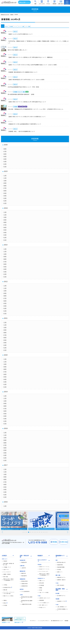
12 (43, 532)
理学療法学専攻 (24, 581)
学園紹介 (5, 600)
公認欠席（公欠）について (44, 598)
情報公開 (5, 589)
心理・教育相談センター (62, 606)
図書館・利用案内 (7, 574)
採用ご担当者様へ (60, 585)
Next (67, 532)
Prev (2, 532)
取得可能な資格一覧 (61, 562)
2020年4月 (16, 14)
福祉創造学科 (24, 562)
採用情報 (66, 620)
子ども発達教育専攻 (25, 591)
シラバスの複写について (44, 602)
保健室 (40, 587)
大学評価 (5, 585)
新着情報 (11, 14)
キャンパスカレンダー (43, 571)
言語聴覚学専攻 (24, 586)
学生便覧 (5, 605)
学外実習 (59, 569)
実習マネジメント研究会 (8, 596)
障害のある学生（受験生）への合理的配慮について (8, 579)
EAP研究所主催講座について (62, 609)
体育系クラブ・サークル (44, 566)
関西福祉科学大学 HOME (5, 14)
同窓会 (4, 603)
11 (41, 532)
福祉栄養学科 (24, 575)
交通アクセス (6, 569)
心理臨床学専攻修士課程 (26, 604)
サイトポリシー (33, 620)
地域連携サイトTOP (61, 601)
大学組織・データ (7, 567)
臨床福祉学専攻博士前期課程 (26, 597)
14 (46, 532)
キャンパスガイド (7, 572)
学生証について (42, 607)
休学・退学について (43, 605)
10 (39, 532)
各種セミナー (60, 572)
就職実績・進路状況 (61, 579)
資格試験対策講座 (60, 567)
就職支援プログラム (61, 577)
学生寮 (40, 590)
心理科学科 (23, 568)
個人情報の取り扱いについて (57, 620)
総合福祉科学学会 (7, 587)
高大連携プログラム (61, 595)
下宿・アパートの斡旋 (43, 592)
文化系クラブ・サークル (44, 569)
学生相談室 (41, 585)
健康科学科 (23, 573)
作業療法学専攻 (24, 583)
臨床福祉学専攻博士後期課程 (26, 601)
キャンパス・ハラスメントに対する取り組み (8, 593)
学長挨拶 (5, 561)
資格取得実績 (60, 564)
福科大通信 (5, 576)
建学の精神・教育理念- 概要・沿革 (8, 564)
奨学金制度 (41, 583)
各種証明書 (41, 600)
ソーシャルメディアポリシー (44, 620)
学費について (42, 580)
